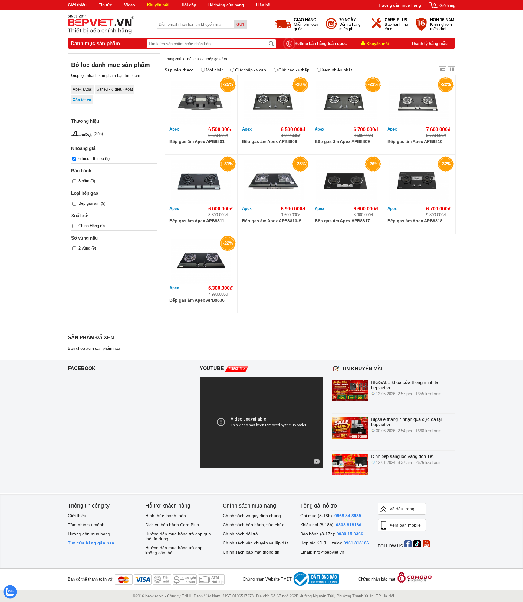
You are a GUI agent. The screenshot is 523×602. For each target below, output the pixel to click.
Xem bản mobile (405, 525)
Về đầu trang (402, 508)
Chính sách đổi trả (240, 533)
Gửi (240, 24)
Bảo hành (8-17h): (331, 533)
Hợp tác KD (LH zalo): (334, 543)
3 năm (83, 181)
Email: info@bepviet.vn (322, 552)
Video (129, 5)
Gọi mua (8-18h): (330, 515)
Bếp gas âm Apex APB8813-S (271, 220)
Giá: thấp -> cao (250, 70)
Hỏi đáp (189, 5)
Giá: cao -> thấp (293, 70)
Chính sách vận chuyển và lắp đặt (255, 543)
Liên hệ (263, 5)
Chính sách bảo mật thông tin (251, 552)
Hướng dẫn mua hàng (400, 5)
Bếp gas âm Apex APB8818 (414, 220)
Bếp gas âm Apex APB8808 (269, 141)
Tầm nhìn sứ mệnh (86, 524)
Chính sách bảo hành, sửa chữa (254, 524)
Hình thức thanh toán (165, 515)
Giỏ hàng (447, 5)
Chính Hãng (88, 225)
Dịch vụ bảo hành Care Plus (172, 524)
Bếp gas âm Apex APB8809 (342, 141)
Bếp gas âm (89, 203)
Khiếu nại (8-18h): (330, 524)
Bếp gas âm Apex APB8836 (197, 300)
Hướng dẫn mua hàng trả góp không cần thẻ (173, 550)
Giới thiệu (77, 5)
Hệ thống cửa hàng (226, 5)
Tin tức (105, 5)
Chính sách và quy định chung (252, 515)
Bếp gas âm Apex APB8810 (414, 141)
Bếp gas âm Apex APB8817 (342, 220)
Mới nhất (214, 70)
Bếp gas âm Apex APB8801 (197, 141)
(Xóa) (97, 133)
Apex (174, 129)
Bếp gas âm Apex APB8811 (196, 220)
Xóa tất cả (82, 100)
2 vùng (84, 248)
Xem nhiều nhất (337, 70)
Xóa (87, 89)
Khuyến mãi (158, 5)
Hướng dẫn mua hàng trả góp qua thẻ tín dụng (178, 536)
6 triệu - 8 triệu (91, 158)
